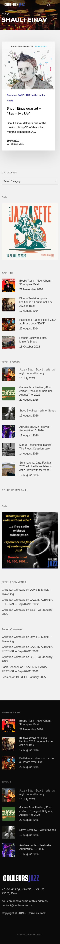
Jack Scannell (10, 667)
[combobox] (30, 181)
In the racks (38, 95)
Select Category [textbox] (12, 181)
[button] (55, 5)
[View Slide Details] (30, 231)
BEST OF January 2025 (31, 677)
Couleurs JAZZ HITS (18, 95)
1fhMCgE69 (13, 140)
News (10, 100)
